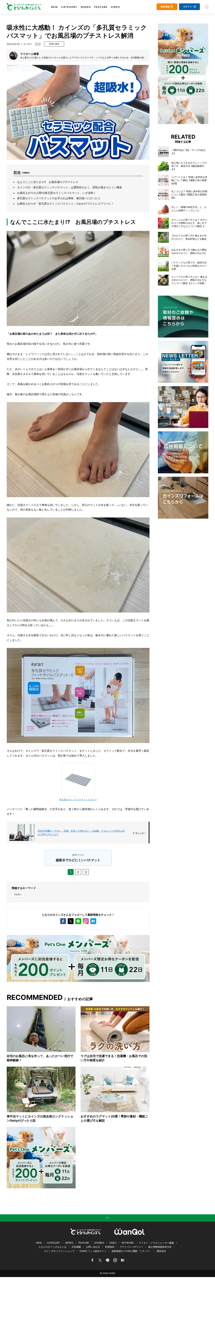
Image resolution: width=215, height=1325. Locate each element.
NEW (54, 7)
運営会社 (161, 1251)
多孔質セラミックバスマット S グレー (78, 799)
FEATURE (101, 7)
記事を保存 (54, 44)
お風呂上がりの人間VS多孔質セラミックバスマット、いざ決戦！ (56, 193)
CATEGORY (69, 7)
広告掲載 (76, 1246)
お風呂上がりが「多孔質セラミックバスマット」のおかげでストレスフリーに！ (65, 203)
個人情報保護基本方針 (160, 1246)
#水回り (18, 894)
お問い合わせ (93, 1246)
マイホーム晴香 (29, 54)
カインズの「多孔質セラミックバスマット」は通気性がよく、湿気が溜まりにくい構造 (69, 187)
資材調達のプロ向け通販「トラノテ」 (132, 1251)
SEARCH (206, 6)
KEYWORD (128, 1242)
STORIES (99, 1242)
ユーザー (27, 44)
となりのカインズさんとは (52, 1246)
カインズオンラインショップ (59, 1251)
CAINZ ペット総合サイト (93, 1251)
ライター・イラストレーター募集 (156, 1242)
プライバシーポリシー (131, 1246)
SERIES (86, 7)
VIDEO (115, 7)
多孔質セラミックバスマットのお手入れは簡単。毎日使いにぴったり (58, 198)
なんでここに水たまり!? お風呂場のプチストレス (47, 182)
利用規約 (110, 1246)
